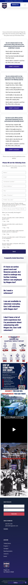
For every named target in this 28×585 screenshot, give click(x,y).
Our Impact (6, 548)
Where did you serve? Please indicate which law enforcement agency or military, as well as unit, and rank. (14, 205)
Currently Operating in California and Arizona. (14, 1)
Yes (4, 215)
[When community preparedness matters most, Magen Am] (14, 456)
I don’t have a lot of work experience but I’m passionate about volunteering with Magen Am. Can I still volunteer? (13, 324)
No (8, 215)
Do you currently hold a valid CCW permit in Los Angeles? (13, 237)
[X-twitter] (9, 533)
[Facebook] (5, 533)
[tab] (14, 274)
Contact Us (6, 553)
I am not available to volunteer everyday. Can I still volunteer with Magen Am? (12, 305)
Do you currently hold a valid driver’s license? (12, 225)
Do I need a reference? (8, 292)
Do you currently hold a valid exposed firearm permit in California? (12, 231)
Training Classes (7, 543)
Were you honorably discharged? (11, 212)
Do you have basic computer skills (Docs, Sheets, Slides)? (13, 244)
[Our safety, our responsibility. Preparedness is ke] (14, 429)
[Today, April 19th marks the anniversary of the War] (14, 482)
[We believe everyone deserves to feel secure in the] (14, 403)
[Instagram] (13, 533)
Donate (5, 556)
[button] (25, 5)
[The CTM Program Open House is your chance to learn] (14, 376)
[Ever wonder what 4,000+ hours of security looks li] (14, 349)
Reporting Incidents (8, 551)
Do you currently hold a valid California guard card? (13, 218)
